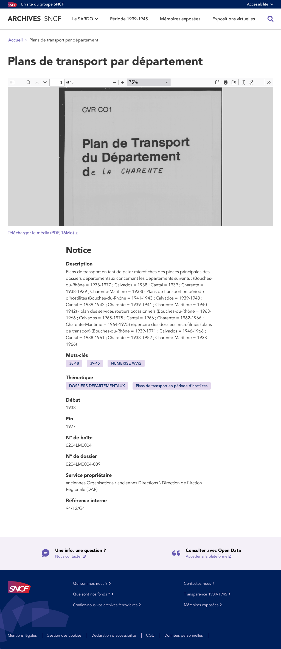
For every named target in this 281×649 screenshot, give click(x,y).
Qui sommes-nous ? (90, 583)
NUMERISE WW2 (126, 363)
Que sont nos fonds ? (91, 594)
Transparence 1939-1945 (205, 594)
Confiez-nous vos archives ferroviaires (105, 605)
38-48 (74, 363)
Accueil (15, 40)
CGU (150, 635)
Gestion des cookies (64, 635)
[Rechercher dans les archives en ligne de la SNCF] (271, 19)
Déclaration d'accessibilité (113, 635)
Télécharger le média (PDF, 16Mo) (41, 233)
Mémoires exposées (180, 19)
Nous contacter (68, 556)
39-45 (95, 363)
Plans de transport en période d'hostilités (171, 386)
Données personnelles (183, 635)
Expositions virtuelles (233, 19)
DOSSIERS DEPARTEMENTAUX (97, 386)
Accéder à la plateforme (206, 556)
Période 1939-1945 (129, 19)
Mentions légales (22, 635)
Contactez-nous (197, 583)
